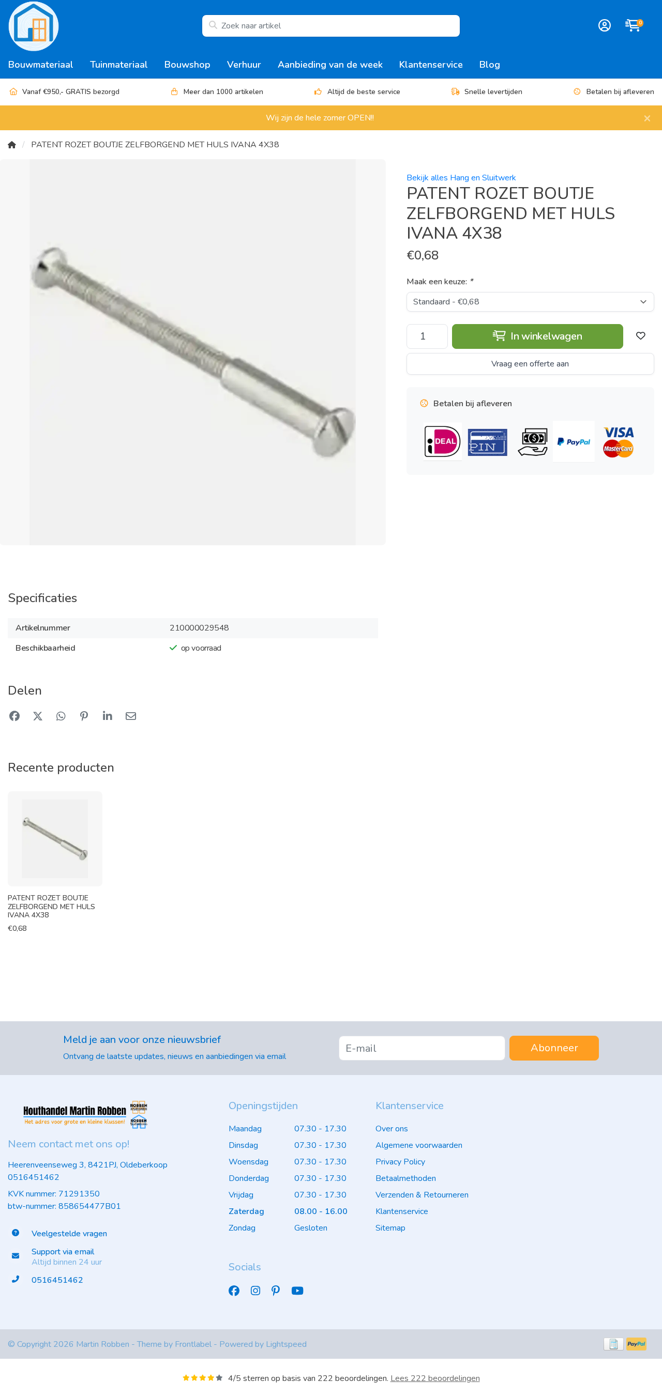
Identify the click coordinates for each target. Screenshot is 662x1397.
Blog (489, 64)
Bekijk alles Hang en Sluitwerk (461, 177)
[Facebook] (238, 1291)
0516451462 (33, 1177)
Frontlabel (193, 1344)
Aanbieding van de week (330, 64)
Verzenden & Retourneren (422, 1195)
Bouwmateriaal (40, 64)
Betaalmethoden (405, 1178)
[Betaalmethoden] (614, 1344)
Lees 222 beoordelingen (435, 1378)
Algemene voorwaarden (418, 1145)
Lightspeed (286, 1344)
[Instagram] (259, 1291)
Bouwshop (187, 64)
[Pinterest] (280, 1291)
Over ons (391, 1128)
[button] (603, 26)
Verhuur (244, 64)
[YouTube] (301, 1291)
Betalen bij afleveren (620, 92)
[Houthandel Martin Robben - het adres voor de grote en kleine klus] (105, 26)
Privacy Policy (400, 1162)
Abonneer (554, 1048)
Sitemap (390, 1228)
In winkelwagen (545, 336)
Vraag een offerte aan (530, 364)
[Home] (12, 144)
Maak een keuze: (440, 281)
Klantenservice (431, 64)
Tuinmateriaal (119, 64)
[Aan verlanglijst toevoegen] (640, 336)
